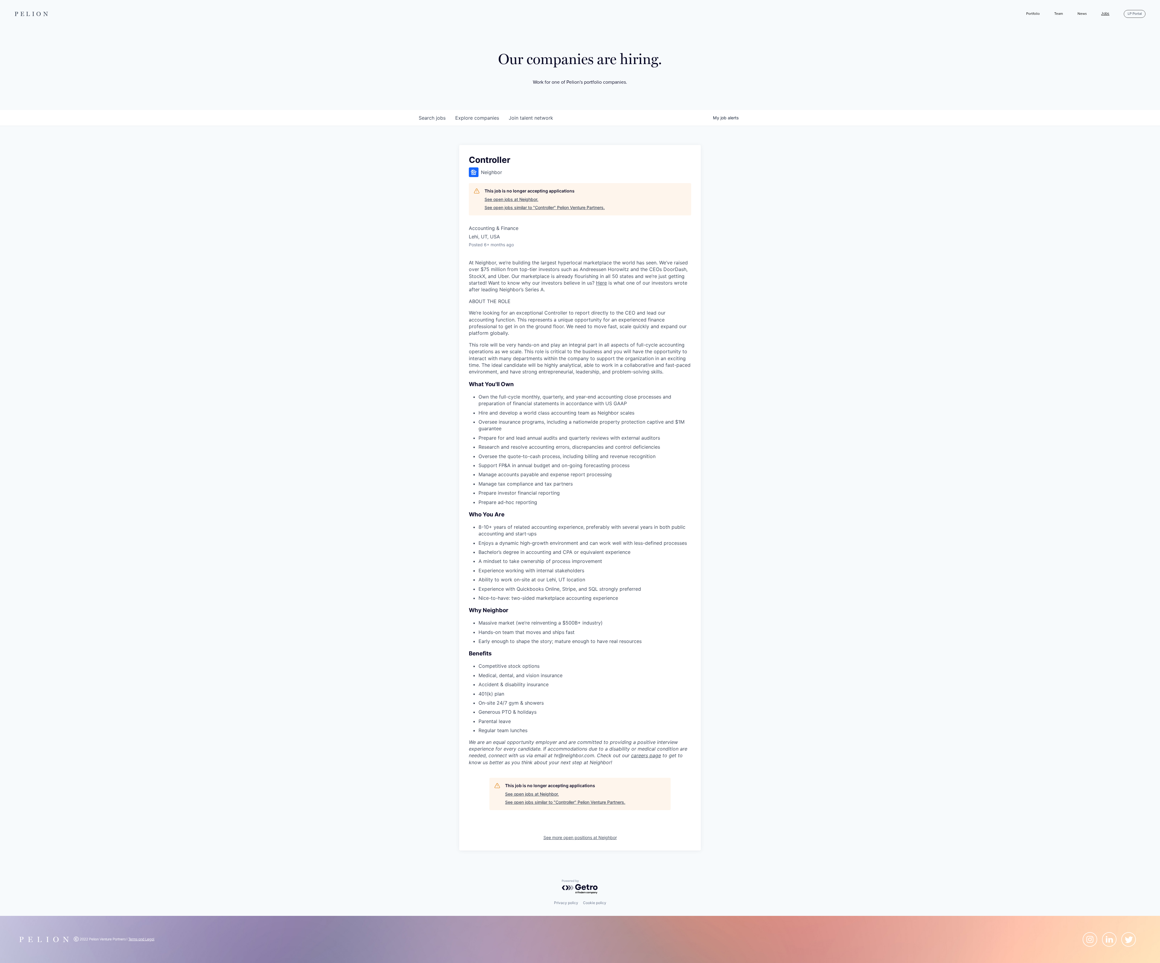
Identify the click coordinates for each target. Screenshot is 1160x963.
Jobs (1105, 13)
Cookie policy (594, 902)
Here (601, 283)
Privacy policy (566, 902)
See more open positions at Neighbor (580, 837)
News (1082, 13)
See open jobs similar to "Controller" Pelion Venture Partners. (545, 207)
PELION (32, 14)
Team (1058, 13)
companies (477, 118)
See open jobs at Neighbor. (511, 199)
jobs (432, 118)
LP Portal (1135, 13)
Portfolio (1033, 13)
